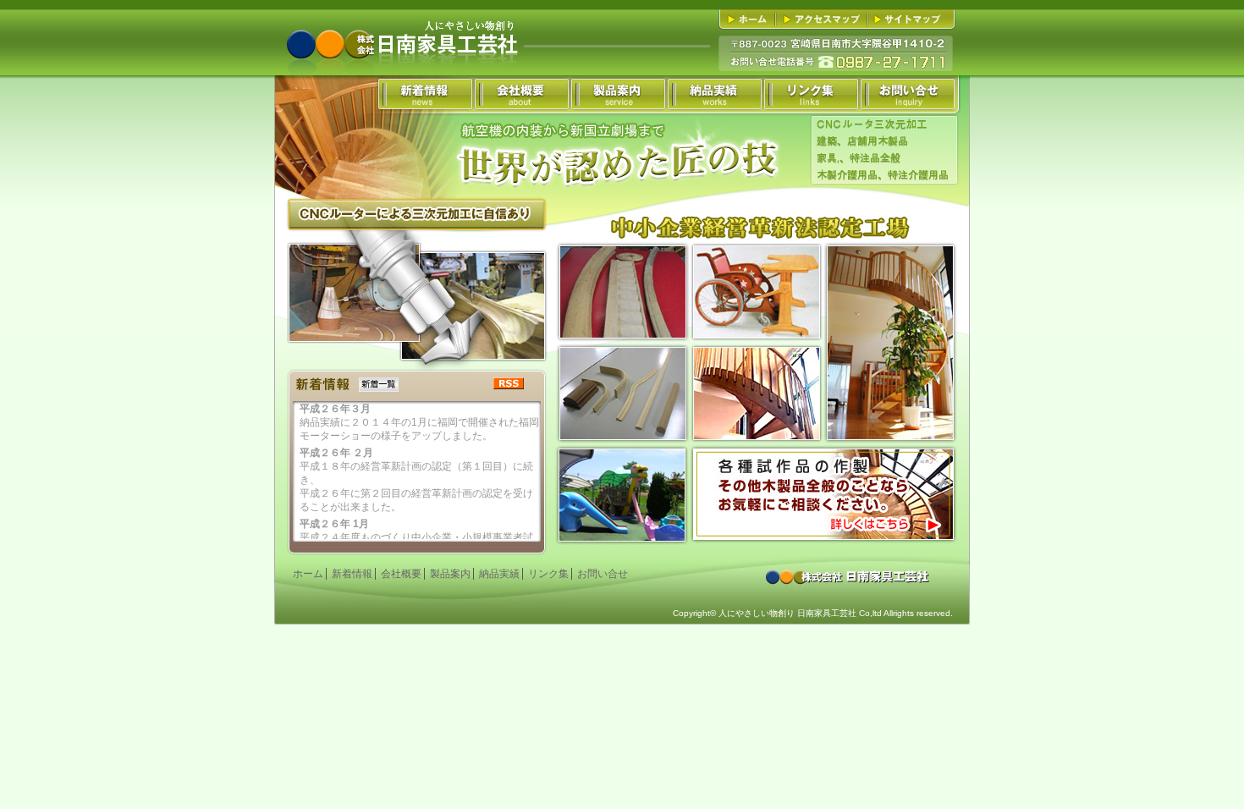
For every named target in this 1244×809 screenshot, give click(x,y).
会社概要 (401, 574)
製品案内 (450, 574)
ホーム (308, 574)
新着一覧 (379, 384)
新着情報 (352, 574)
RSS (508, 383)
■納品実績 (713, 94)
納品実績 (499, 574)
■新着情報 (424, 94)
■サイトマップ (908, 19)
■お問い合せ (906, 94)
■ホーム (750, 19)
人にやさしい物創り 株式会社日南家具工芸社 (401, 30)
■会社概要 (520, 94)
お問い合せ (602, 574)
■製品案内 (617, 94)
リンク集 (548, 574)
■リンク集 (810, 94)
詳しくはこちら (824, 495)
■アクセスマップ (824, 19)
